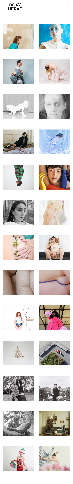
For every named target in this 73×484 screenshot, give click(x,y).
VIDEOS (44, 2)
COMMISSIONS (51, 2)
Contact (65, 2)
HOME (47, 2)
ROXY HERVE (15, 7)
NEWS (62, 2)
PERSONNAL (56, 2)
